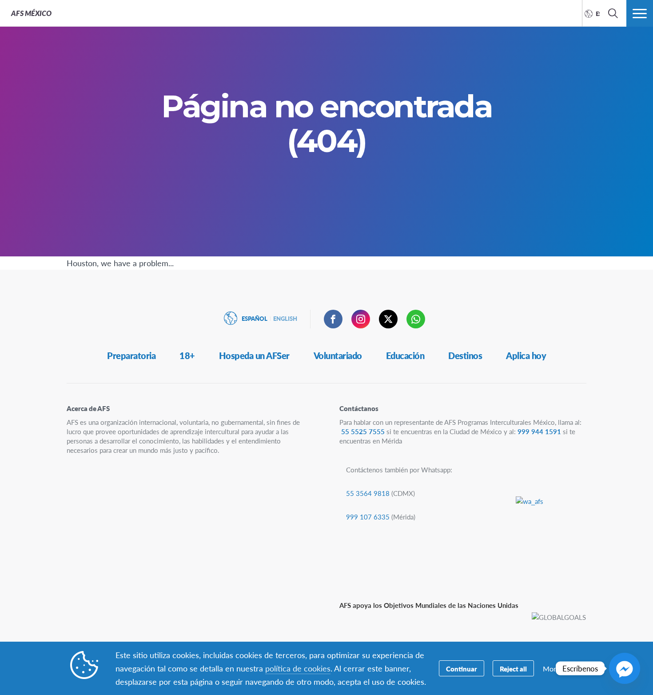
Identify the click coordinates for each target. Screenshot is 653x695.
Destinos (465, 355)
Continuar (461, 668)
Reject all (513, 668)
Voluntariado (338, 355)
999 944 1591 (539, 431)
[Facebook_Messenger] (624, 668)
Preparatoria (131, 355)
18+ (187, 355)
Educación (405, 355)
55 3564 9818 (368, 493)
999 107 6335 (368, 516)
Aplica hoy (526, 355)
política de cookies (297, 668)
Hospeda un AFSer (254, 355)
